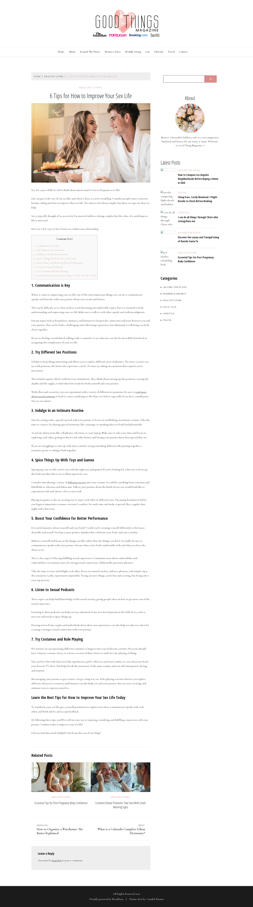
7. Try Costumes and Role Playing (50, 271)
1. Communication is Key (46, 245)
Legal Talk (169, 307)
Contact (183, 51)
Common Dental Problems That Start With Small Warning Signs (120, 805)
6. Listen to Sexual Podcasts (48, 267)
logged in (57, 860)
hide (70, 239)
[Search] (211, 79)
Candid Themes (155, 899)
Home (61, 51)
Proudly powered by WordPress (107, 899)
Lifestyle (159, 51)
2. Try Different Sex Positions (48, 250)
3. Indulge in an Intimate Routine (50, 254)
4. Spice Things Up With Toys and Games (55, 258)
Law (148, 51)
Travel (171, 51)
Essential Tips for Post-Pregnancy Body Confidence (61, 803)
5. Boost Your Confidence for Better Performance (58, 262)
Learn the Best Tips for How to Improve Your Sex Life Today (64, 275)
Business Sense (113, 51)
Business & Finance (174, 293)
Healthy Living (133, 51)
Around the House (90, 51)
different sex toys (77, 482)
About (72, 51)
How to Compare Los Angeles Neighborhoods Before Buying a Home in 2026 (198, 178)
